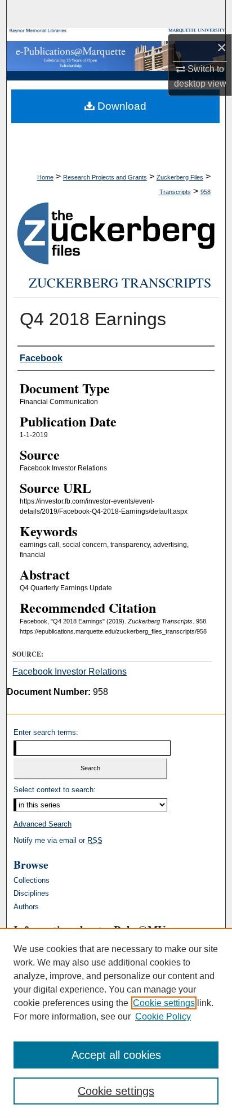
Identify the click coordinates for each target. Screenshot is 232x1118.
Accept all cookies (116, 1055)
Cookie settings (164, 1003)
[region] (116, 1023)
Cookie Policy (163, 1016)
